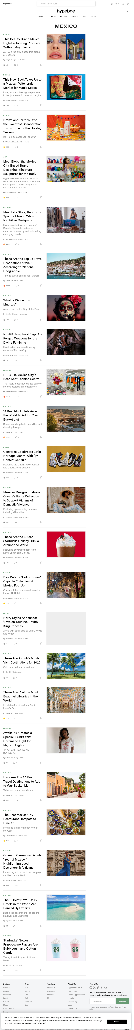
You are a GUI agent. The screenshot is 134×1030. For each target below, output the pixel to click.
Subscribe (122, 1001)
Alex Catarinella (11, 836)
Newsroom (72, 991)
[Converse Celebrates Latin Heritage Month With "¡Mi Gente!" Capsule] (66, 462)
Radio (5, 1011)
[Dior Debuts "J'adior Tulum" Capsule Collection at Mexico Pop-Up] (66, 588)
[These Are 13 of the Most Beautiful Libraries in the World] (66, 703)
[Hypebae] (66, 11)
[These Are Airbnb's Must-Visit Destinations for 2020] (66, 666)
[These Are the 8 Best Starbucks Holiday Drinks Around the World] (66, 547)
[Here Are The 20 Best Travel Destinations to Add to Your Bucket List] (66, 786)
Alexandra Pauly (11, 598)
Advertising (72, 1001)
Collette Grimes (11, 314)
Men (26, 987)
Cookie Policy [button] (85, 1021)
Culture (7, 254)
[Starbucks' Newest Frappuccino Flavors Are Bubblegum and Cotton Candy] (66, 953)
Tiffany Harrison (11, 391)
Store (93, 16)
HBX (48, 998)
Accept (116, 1022)
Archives (28, 1001)
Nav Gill (8, 672)
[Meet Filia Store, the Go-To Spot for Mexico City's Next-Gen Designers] (66, 226)
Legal (70, 1004)
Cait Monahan (10, 192)
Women (28, 991)
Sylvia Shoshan (11, 100)
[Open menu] (4, 11)
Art (5, 157)
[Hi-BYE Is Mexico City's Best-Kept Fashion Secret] (66, 383)
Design (6, 75)
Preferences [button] (41, 1023)
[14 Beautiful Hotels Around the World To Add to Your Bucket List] (66, 422)
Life (26, 994)
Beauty (63, 16)
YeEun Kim (9, 281)
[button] (31, 64)
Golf (26, 998)
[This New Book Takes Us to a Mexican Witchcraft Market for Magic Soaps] (66, 90)
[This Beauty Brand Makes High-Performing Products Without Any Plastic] (66, 50)
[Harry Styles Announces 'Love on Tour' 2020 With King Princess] (66, 628)
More (84, 16)
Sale (26, 1004)
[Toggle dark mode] (127, 11)
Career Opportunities (76, 994)
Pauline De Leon (11, 473)
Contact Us (72, 1008)
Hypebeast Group (75, 987)
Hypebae (50, 994)
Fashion (39, 16)
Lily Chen (8, 921)
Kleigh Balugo (10, 60)
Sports (74, 16)
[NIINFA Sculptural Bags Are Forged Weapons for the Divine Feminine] (66, 345)
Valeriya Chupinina (12, 142)
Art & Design (8, 1008)
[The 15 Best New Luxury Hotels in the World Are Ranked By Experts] (66, 910)
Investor (71, 998)
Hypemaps (50, 991)
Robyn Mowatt (10, 880)
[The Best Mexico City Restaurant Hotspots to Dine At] (66, 825)
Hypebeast (50, 987)
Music (6, 613)
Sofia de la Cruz (11, 355)
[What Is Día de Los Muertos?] (66, 308)
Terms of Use (114, 1007)
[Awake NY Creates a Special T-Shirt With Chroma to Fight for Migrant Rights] (66, 745)
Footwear (51, 16)
